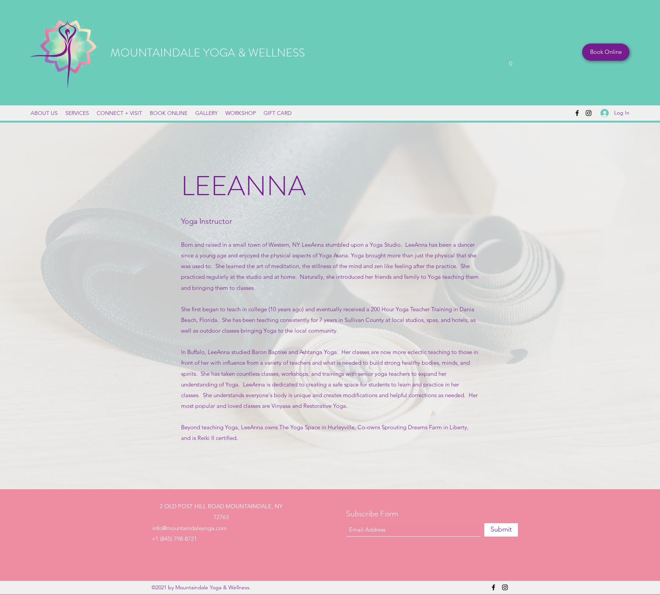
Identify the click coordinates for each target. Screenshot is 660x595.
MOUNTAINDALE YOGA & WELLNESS (207, 52)
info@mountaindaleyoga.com (189, 528)
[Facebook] (577, 113)
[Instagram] (588, 113)
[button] (510, 61)
